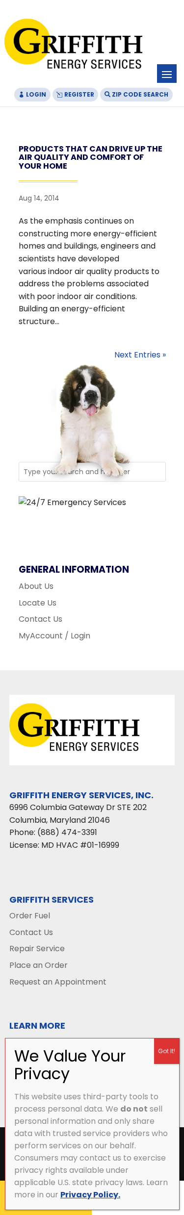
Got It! (166, 1051)
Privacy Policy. (90, 1194)
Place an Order (38, 965)
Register (79, 94)
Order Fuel (29, 915)
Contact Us (40, 619)
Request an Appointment (57, 981)
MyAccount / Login (54, 635)
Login (36, 94)
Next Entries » (140, 354)
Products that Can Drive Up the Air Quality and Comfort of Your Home (90, 157)
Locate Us (37, 602)
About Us (36, 586)
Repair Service (37, 948)
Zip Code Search (140, 94)
